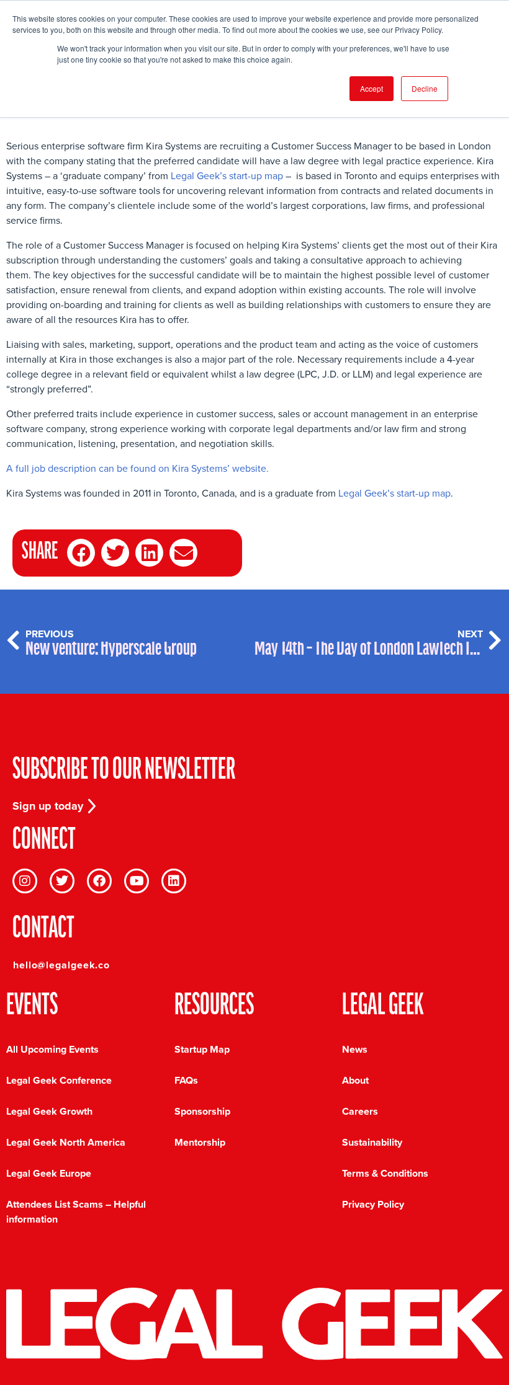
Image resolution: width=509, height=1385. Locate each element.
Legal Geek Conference (59, 1080)
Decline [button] (425, 88)
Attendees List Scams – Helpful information (76, 1211)
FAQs (186, 1080)
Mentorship (199, 1142)
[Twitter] (62, 881)
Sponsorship (202, 1111)
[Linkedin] (173, 881)
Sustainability (372, 1142)
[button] (81, 553)
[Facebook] (99, 881)
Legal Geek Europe (48, 1173)
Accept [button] (371, 88)
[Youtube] (136, 881)
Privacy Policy (373, 1204)
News (354, 1049)
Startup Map (202, 1049)
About (355, 1080)
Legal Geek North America (65, 1142)
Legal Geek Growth (49, 1111)
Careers (360, 1111)
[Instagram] (24, 881)
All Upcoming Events (52, 1049)
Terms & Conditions (385, 1173)
